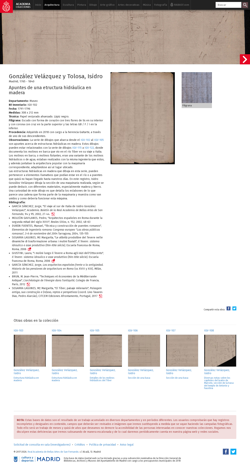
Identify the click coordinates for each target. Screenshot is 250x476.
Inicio (38, 4)
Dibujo (93, 4)
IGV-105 (99, 140)
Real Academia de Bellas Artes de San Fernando (53, 451)
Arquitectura (52, 4)
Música (147, 4)
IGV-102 (85, 140)
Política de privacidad (102, 444)
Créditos (80, 444)
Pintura (81, 4)
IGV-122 (89, 147)
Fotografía (160, 4)
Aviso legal (127, 444)
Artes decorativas (128, 4)
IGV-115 (77, 147)
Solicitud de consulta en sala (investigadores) (42, 444)
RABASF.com (181, 4)
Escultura (68, 4)
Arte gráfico (107, 4)
